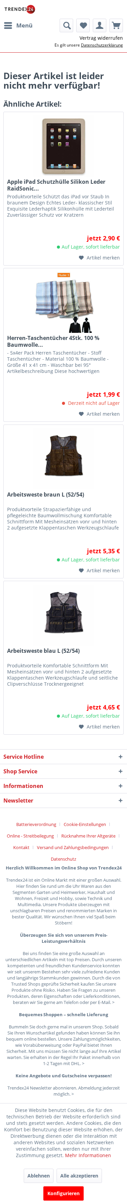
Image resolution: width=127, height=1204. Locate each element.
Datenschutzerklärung (102, 45)
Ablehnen (38, 1175)
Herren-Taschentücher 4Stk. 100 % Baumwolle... (53, 341)
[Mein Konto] (99, 25)
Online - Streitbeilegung (30, 836)
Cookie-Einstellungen (85, 824)
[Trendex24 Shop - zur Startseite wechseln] (19, 9)
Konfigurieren (63, 1193)
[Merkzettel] (83, 25)
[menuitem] (18, 25)
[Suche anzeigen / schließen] (66, 25)
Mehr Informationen (88, 1155)
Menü (24, 25)
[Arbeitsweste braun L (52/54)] (63, 458)
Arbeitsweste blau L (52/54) (43, 650)
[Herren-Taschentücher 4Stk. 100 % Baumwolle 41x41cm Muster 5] (63, 302)
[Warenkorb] (116, 25)
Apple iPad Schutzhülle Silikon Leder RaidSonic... (56, 185)
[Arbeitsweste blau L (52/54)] (63, 615)
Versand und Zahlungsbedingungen (73, 847)
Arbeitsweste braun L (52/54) (45, 494)
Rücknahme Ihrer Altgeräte (88, 836)
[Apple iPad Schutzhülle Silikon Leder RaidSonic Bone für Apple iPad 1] (63, 146)
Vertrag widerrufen (101, 38)
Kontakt (21, 847)
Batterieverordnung (36, 824)
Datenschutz (63, 859)
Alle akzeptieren (79, 1175)
